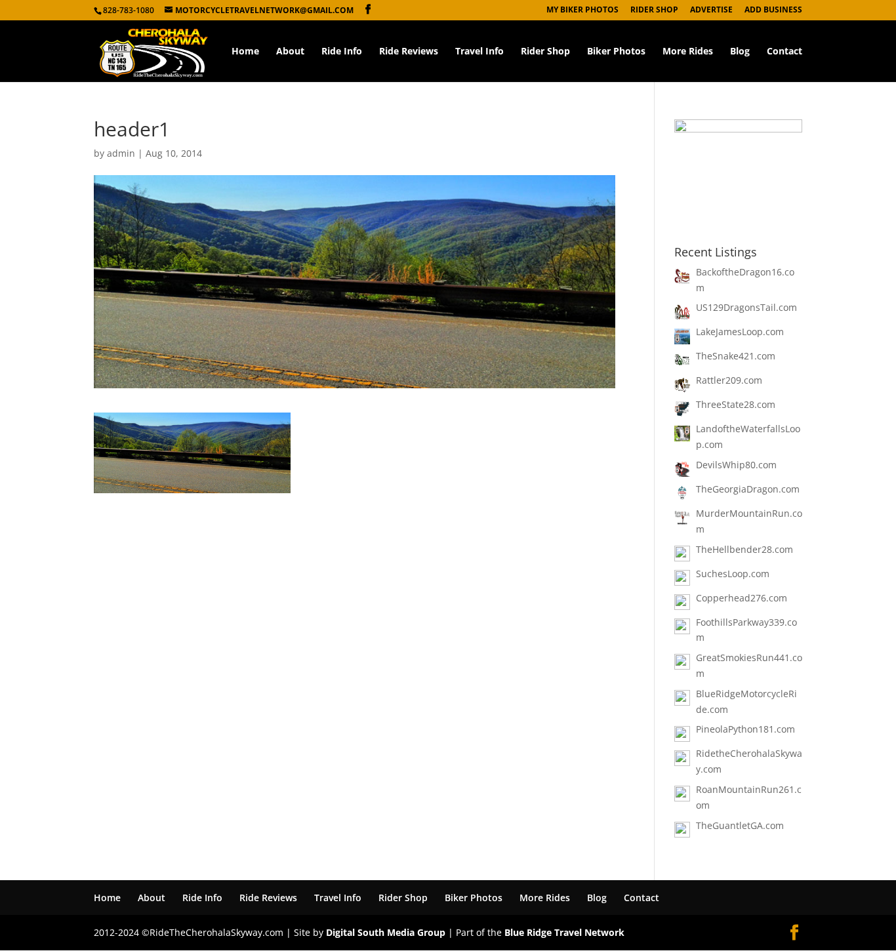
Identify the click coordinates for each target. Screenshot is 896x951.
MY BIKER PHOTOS (582, 10)
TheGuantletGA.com (740, 825)
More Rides (687, 52)
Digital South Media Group (385, 932)
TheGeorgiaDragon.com (748, 489)
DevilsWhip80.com (736, 464)
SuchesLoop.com (732, 573)
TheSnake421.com (735, 356)
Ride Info (341, 52)
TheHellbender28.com (744, 549)
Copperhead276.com (741, 598)
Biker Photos (616, 52)
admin (121, 153)
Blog (740, 52)
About (290, 52)
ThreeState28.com (735, 404)
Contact (784, 52)
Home (245, 52)
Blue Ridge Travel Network (564, 932)
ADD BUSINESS (773, 10)
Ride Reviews (408, 52)
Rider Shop (545, 52)
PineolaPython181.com (745, 729)
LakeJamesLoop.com (740, 331)
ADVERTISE (711, 10)
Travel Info (479, 52)
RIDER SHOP (654, 10)
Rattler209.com (729, 380)
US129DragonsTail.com (746, 307)
